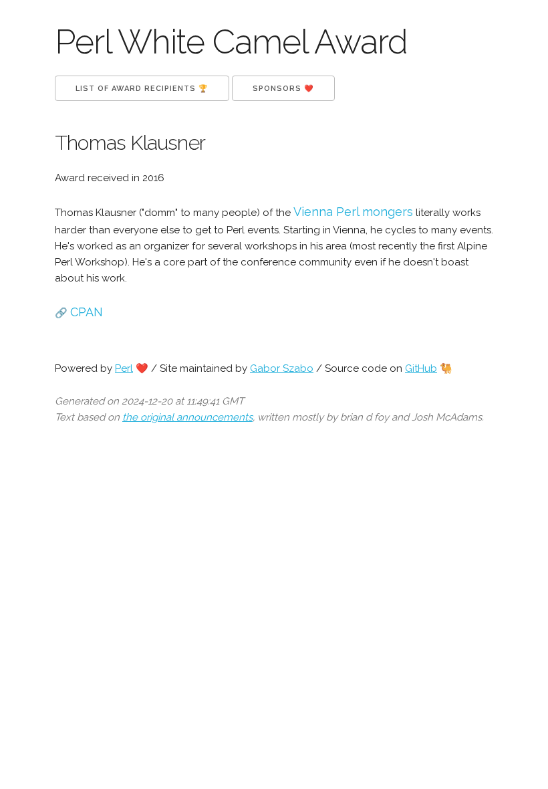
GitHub (421, 368)
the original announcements (187, 417)
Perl (124, 368)
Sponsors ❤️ (283, 88)
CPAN (86, 312)
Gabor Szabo (281, 368)
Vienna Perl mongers (353, 212)
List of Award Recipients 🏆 (142, 88)
